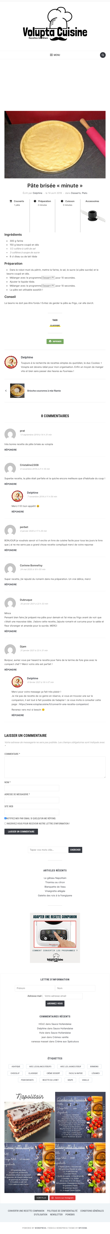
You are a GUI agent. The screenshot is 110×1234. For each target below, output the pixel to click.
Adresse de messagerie (17, 794)
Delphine (37, 193)
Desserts (76, 193)
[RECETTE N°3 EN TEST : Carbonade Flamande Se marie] (80, 1117)
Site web (8, 806)
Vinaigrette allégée (55, 891)
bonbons (94, 1066)
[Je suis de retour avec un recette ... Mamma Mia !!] (29, 1117)
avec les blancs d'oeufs (40, 1066)
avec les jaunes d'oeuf (70, 1066)
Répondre (10, 449)
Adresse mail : (35, 995)
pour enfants (27, 1080)
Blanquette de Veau (55, 886)
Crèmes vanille (60, 1037)
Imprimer (57, 341)
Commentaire (12, 754)
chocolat (15, 1073)
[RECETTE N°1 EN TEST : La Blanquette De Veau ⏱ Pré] (80, 1168)
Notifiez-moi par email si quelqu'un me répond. (31, 818)
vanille (85, 1080)
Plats (84, 193)
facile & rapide (76, 1073)
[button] (55, 55)
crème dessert (53, 1073)
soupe (70, 1080)
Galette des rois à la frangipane (55, 895)
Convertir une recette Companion (26, 1211)
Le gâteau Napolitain (55, 878)
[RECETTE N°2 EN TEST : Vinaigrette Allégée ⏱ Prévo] (29, 1168)
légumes (96, 1073)
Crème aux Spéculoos (67, 1041)
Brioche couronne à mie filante (44, 390)
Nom (7, 782)
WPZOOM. (83, 1228)
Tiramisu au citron (55, 882)
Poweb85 (70, 1214)
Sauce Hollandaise (61, 1024)
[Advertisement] (55, 85)
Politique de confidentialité (62, 1211)
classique (55, 325)
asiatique (16, 1066)
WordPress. (41, 1228)
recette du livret (51, 1080)
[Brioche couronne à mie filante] (17, 390)
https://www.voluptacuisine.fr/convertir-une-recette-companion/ (54, 704)
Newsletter (56, 1214)
